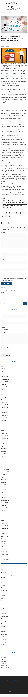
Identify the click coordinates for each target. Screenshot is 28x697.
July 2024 (3, 420)
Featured (3, 593)
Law (2, 611)
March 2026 (4, 374)
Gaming (3, 598)
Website (3, 267)
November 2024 (5, 410)
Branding (3, 577)
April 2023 (3, 459)
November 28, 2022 (6, 43)
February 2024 (4, 433)
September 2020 (5, 536)
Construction (4, 582)
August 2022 (4, 479)
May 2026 (3, 371)
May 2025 (3, 394)
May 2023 (3, 456)
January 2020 (4, 556)
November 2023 (5, 441)
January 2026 (4, 376)
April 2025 (3, 397)
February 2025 (4, 402)
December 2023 (5, 438)
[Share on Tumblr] (2, 216)
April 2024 (3, 428)
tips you (7, 46)
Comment (3, 232)
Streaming (3, 639)
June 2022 (3, 484)
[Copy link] (9, 216)
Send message (6, 355)
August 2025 (4, 386)
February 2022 (4, 495)
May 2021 (3, 515)
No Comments (15, 43)
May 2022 (3, 487)
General (3, 600)
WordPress (22, 690)
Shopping (3, 631)
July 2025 (3, 389)
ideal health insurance (10, 45)
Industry (3, 608)
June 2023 (3, 453)
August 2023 (4, 448)
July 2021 (3, 510)
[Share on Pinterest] (20, 213)
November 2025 (5, 379)
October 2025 (4, 381)
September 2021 (5, 505)
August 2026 (4, 366)
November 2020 (5, 531)
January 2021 (4, 525)
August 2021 (4, 507)
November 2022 (5, 471)
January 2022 (4, 497)
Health (2, 603)
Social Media (4, 634)
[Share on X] (10, 213)
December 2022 (5, 469)
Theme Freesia (17, 690)
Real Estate (4, 623)
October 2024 (4, 412)
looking (4, 46)
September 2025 (5, 384)
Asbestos (3, 572)
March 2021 (4, 520)
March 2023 (4, 461)
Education (3, 587)
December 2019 (5, 559)
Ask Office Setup (11, 5)
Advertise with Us (5, 667)
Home (2, 659)
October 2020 (4, 533)
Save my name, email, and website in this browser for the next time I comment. (13, 279)
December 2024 (5, 407)
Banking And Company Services (8, 575)
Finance (3, 595)
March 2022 (4, 492)
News (2, 618)
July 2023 (3, 451)
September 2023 (5, 446)
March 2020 (4, 551)
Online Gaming (4, 621)
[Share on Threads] (6, 216)
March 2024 (4, 430)
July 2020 (3, 541)
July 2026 (3, 368)
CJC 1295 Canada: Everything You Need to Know (14, 200)
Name (3, 252)
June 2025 (3, 392)
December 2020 (5, 528)
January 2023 (4, 466)
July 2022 (3, 482)
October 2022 (4, 474)
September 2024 (5, 415)
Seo (2, 629)
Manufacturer (4, 616)
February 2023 (4, 464)
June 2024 (3, 423)
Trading (3, 644)
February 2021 (4, 523)
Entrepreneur (4, 590)
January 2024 (4, 435)
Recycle (3, 626)
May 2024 (3, 425)
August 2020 (4, 538)
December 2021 (5, 500)
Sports (2, 636)
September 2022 (5, 477)
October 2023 (4, 443)
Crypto (3, 585)
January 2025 (4, 404)
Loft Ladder (4, 647)
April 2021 (3, 518)
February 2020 (4, 554)
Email (3, 259)
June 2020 (3, 543)
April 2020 (3, 549)
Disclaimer (3, 663)
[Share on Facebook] (6, 213)
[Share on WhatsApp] (16, 213)
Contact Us (4, 657)
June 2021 (3, 513)
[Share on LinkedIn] (13, 213)
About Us (3, 661)
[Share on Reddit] (23, 213)
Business (4, 45)
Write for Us (4, 665)
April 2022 (3, 489)
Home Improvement (6, 605)
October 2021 (4, 502)
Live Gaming (4, 613)
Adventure (3, 569)
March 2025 (4, 399)
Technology (4, 642)
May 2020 (3, 546)
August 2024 (4, 417)
